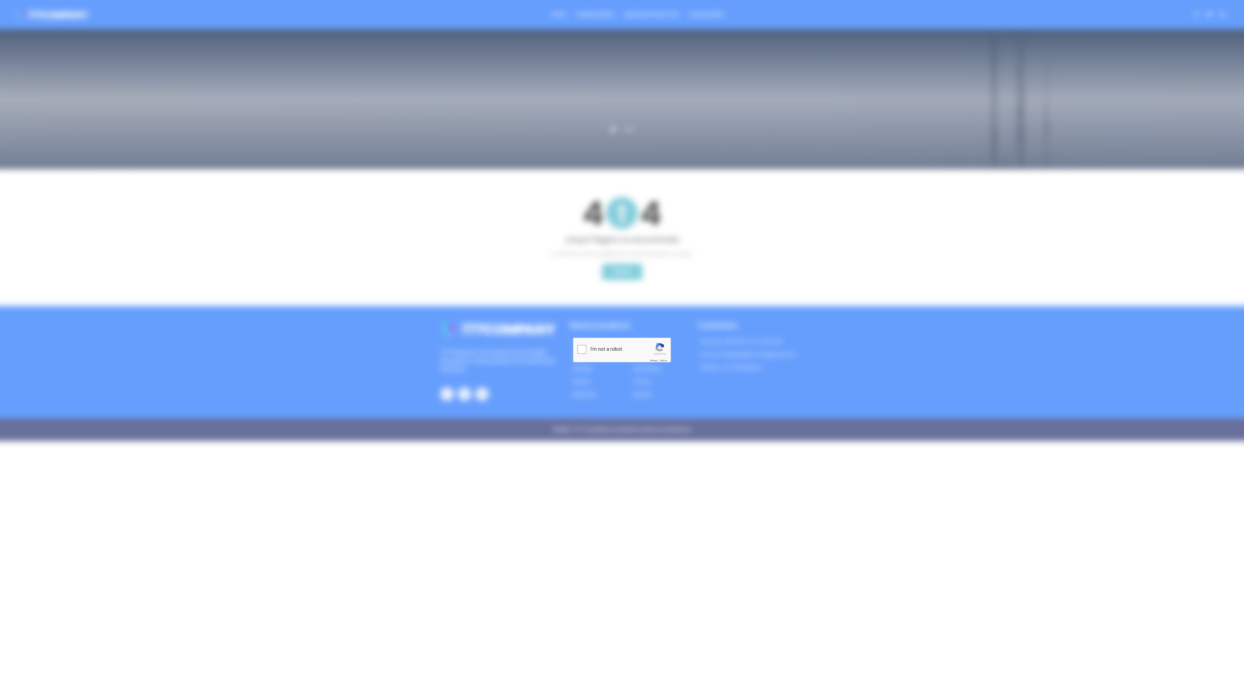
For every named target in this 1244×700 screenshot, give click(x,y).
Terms (663, 360)
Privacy (654, 360)
